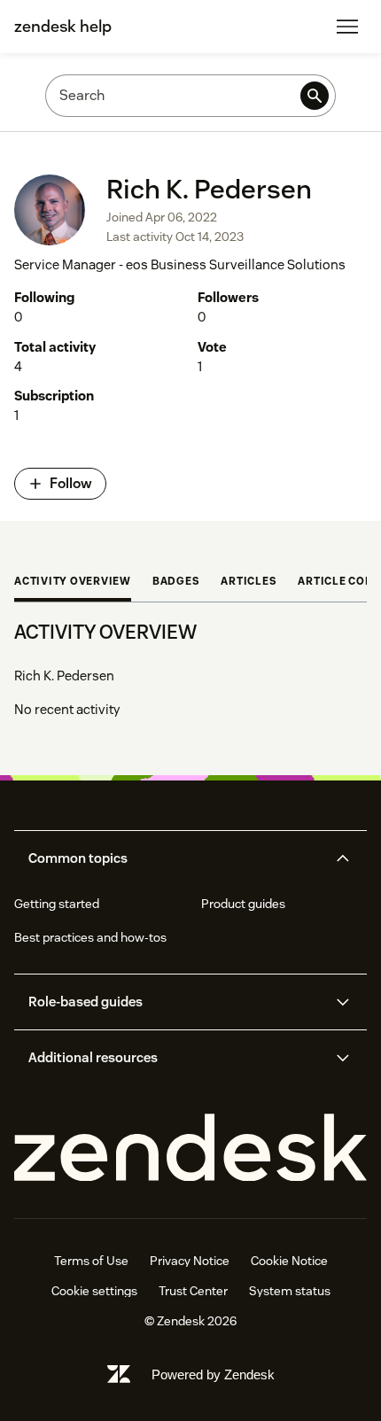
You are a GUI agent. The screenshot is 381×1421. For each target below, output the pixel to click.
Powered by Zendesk (213, 1374)
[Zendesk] (190, 1149)
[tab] (72, 582)
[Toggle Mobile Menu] (347, 26)
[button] (175, 858)
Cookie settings (94, 1291)
